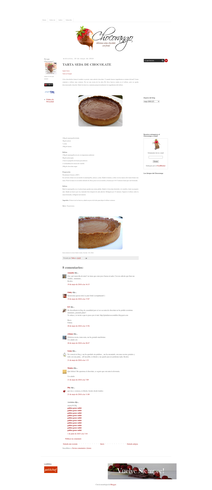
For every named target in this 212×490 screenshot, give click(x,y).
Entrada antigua (132, 444)
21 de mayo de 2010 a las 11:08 (78, 394)
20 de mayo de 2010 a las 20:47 (78, 343)
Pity (68, 387)
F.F (68, 307)
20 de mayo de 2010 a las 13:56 (78, 326)
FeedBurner (161, 165)
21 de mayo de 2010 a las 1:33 (78, 360)
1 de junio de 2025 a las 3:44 (77, 433)
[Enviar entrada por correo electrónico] (85, 258)
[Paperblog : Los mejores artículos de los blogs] (49, 93)
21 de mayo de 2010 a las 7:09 (78, 379)
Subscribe (69, 20)
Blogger (113, 484)
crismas (70, 334)
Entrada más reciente (70, 444)
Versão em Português (67, 73)
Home (44, 20)
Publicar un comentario (73, 439)
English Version (66, 70)
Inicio (102, 444)
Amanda (70, 272)
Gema (69, 351)
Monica (70, 368)
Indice (60, 20)
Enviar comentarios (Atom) (81, 448)
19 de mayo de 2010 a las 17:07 (78, 299)
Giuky (69, 292)
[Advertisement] (84, 9)
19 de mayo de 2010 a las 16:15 (78, 284)
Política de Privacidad (50, 100)
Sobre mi (52, 20)
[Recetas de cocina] (50, 472)
